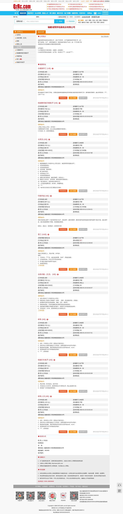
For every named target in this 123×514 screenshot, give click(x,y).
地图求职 (75, 13)
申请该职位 (63, 98)
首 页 (16, 13)
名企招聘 (38, 13)
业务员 (102, 22)
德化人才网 (68, 1)
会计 (86, 20)
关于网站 (38, 486)
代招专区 (82, 13)
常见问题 (58, 486)
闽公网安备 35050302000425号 (61, 512)
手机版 (72, 486)
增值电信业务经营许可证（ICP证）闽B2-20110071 (52, 510)
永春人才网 (61, 1)
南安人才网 (39, 1)
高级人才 (45, 13)
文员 (97, 20)
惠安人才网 (54, 1)
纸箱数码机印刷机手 (23, 53)
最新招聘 (23, 13)
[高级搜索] (67, 21)
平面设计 (105, 20)
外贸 (79, 22)
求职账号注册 (95, 17)
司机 (94, 22)
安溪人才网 (46, 1)
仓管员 (19, 35)
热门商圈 (67, 13)
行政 (93, 20)
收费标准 (102, 1)
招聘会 (89, 13)
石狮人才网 (32, 1)
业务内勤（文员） (22, 38)
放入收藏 (73, 98)
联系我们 (107, 1)
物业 (87, 22)
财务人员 (19, 44)
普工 (19, 59)
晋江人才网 (25, 1)
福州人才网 (76, 1)
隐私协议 (85, 486)
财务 (18, 41)
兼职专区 (60, 13)
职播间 (95, 1)
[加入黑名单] (105, 36)
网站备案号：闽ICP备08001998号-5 (74, 510)
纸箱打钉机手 (21, 62)
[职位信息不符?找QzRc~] (100, 98)
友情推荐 (45, 486)
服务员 (84, 22)
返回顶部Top (83, 98)
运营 (91, 22)
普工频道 (53, 13)
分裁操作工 (20, 50)
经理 (98, 22)
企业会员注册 (86, 17)
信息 (98, 1)
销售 (90, 20)
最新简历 (30, 13)
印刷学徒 (19, 56)
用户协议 (78, 486)
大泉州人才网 (16, 1)
